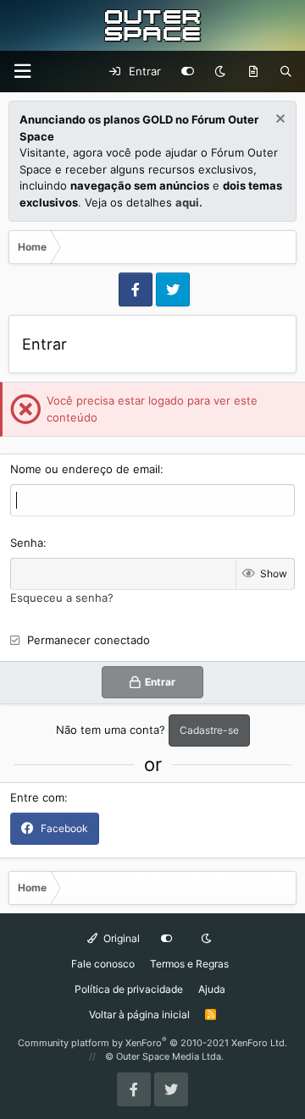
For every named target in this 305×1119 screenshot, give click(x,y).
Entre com (37, 797)
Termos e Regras (189, 963)
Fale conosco (103, 963)
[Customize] (187, 72)
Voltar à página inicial (139, 1014)
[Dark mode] (220, 72)
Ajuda (211, 989)
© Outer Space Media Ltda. (164, 1056)
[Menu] (22, 71)
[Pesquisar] (286, 72)
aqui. (188, 202)
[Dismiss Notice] (278, 121)
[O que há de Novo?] (253, 72)
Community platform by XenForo (152, 1043)
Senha (26, 542)
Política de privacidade (129, 989)
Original (120, 938)
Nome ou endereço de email (85, 469)
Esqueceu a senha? (62, 597)
